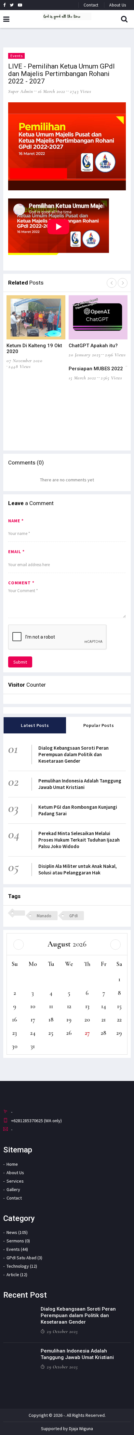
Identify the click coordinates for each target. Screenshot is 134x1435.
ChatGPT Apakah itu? (93, 346)
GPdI (73, 916)
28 (103, 1032)
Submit (20, 662)
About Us (117, 5)
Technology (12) (22, 1266)
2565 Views (111, 378)
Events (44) (17, 1249)
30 (15, 1046)
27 (87, 1032)
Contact (91, 5)
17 (33, 1019)
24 (32, 1032)
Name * (16, 521)
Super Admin (20, 91)
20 (87, 1019)
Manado (44, 916)
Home (12, 1164)
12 (69, 1006)
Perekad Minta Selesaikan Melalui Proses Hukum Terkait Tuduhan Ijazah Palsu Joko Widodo (79, 839)
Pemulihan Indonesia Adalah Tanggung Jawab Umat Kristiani (79, 784)
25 (50, 1032)
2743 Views (80, 91)
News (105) (17, 1232)
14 (103, 1006)
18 (51, 1019)
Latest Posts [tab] (35, 725)
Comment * (21, 583)
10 (32, 1006)
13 (87, 1006)
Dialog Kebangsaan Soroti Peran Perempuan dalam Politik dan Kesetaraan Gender (73, 754)
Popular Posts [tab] (98, 725)
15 (119, 1006)
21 (103, 1019)
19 (69, 1019)
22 (119, 1019)
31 (33, 1046)
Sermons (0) (18, 1241)
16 (14, 1019)
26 (69, 1032)
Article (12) (17, 1274)
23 (14, 1032)
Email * (16, 551)
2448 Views (19, 366)
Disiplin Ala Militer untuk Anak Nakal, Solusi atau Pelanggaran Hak (77, 869)
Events (16, 55)
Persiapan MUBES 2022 (96, 369)
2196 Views (115, 355)
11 (51, 1006)
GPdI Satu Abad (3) (24, 1258)
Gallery (13, 1189)
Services (15, 1181)
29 (119, 1032)
